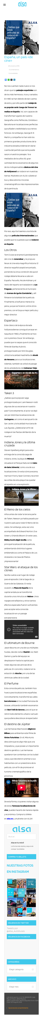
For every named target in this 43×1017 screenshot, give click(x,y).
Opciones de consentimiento (18, 1008)
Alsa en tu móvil (17, 843)
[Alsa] (21, 829)
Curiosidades (13, 73)
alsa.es (10, 818)
